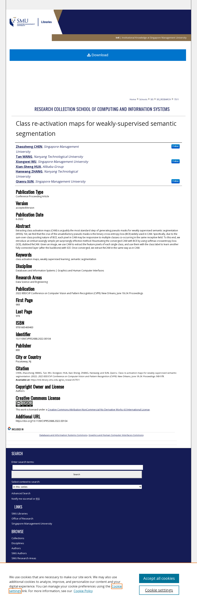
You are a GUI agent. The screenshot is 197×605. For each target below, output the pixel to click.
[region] (98, 584)
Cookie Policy (83, 591)
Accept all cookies (159, 578)
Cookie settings (159, 590)
